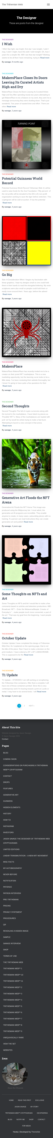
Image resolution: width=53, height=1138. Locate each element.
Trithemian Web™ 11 (13, 981)
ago (17, 62)
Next (31, 706)
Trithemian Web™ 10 (13, 975)
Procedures (9, 918)
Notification (9, 881)
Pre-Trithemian (11, 900)
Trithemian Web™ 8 (12, 1025)
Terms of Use (10, 956)
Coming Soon (9, 759)
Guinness (7, 801)
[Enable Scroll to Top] (48, 1133)
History (7, 814)
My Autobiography (12, 868)
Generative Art (11, 795)
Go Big (7, 275)
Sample (6, 937)
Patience (7, 887)
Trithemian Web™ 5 (12, 1006)
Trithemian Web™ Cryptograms (19, 1113)
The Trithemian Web (13, 962)
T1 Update (10, 675)
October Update (14, 638)
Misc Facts (8, 862)
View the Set (9, 1044)
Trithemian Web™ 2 (12, 987)
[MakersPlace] (26, 332)
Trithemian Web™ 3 (12, 994)
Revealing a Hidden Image (15, 931)
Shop (5, 950)
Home (11, 1100)
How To (7, 820)
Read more (44, 58)
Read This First (24, 1100)
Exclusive (39, 1100)
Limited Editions (11, 849)
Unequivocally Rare (13, 1038)
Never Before (10, 874)
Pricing (7, 906)
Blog (5, 753)
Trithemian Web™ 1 (12, 968)
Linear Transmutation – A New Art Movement (25, 856)
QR (4, 925)
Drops (6, 782)
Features (8, 788)
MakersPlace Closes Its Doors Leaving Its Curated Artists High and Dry (24, 82)
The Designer (8, 40)
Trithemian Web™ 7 (12, 1019)
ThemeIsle (35, 1132)
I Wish (7, 44)
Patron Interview (12, 893)
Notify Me (20, 1119)
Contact (5, 739)
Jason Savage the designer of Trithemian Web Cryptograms (26, 841)
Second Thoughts (15, 406)
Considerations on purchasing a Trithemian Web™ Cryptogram (25, 767)
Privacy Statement (12, 912)
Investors (8, 832)
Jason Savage (20, 1107)
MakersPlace (12, 366)
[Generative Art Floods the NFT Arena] (26, 463)
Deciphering (42, 1113)
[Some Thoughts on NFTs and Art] (26, 560)
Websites (7, 1050)
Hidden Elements (11, 807)
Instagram (8, 826)
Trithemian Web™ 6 (12, 1012)
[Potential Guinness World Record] (26, 144)
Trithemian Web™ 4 (12, 1000)
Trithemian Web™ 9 (12, 1031)
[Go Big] (26, 240)
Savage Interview (12, 943)
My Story (34, 1107)
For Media (26, 1126)
